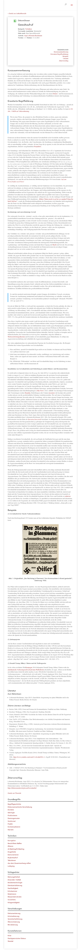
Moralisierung (13, 925)
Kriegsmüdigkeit (14, 903)
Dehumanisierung (14, 913)
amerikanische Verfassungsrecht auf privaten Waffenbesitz (26, 670)
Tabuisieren (12, 860)
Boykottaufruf (13, 858)
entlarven (68, 496)
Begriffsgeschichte (14, 804)
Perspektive (37, 146)
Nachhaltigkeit (13, 888)
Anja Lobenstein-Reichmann (33, 35)
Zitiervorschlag (63, 61)
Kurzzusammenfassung (61, 52)
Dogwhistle (12, 852)
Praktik (10, 824)
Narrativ (11, 830)
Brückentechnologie (15, 883)
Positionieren (12, 816)
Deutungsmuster (14, 818)
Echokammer (12, 891)
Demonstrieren (13, 855)
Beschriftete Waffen (15, 843)
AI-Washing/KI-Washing (16, 849)
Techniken (28, 29)
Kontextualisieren (14, 827)
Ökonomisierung (14, 922)
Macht (54, 245)
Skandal (10, 941)
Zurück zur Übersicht (14, 793)
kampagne (29, 667)
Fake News (40, 391)
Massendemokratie (14, 897)
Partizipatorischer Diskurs (17, 938)
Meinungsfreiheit (14, 877)
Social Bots (12, 900)
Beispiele (65, 56)
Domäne (11, 810)
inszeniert (52, 393)
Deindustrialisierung (15, 885)
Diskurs (55, 94)
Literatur (65, 58)
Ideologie (11, 813)
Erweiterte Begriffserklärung (59, 54)
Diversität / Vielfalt (14, 880)
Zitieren (10, 846)
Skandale (28, 393)
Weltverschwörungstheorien (16, 337)
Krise (9, 936)
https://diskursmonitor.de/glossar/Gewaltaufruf (22, 788)
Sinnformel (12, 821)
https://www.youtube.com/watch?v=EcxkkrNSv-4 (29, 757)
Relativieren (12, 894)
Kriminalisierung (13, 916)
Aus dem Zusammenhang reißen (19, 863)
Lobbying (11, 866)
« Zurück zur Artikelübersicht (17, 13)
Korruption (12, 841)
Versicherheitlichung (15, 919)
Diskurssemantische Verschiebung (20, 807)
